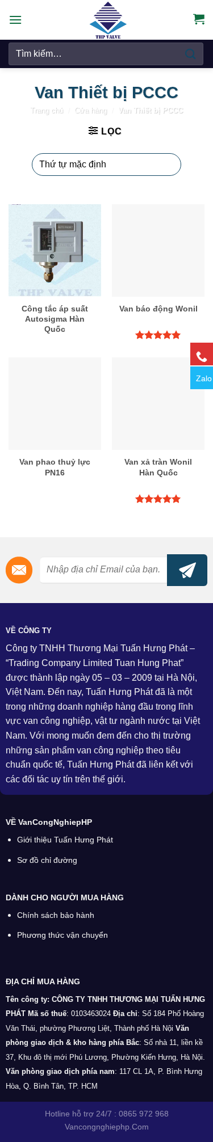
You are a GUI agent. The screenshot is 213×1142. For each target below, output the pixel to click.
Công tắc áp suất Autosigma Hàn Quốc (55, 319)
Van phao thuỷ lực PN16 (54, 467)
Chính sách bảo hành (55, 915)
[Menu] (15, 19)
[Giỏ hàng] (198, 19)
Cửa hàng (90, 110)
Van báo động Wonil (158, 308)
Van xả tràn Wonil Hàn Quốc (158, 467)
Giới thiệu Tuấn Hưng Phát (65, 840)
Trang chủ (46, 110)
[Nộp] (190, 54)
